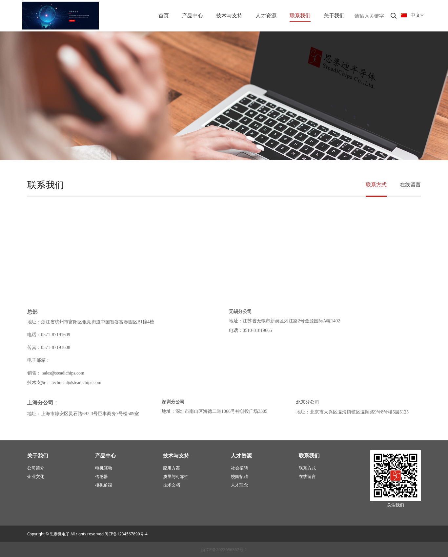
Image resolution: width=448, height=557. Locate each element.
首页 (163, 15)
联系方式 (376, 184)
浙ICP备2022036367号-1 (224, 549)
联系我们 (300, 15)
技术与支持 (229, 15)
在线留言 (410, 184)
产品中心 (192, 15)
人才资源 (265, 15)
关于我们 (334, 15)
